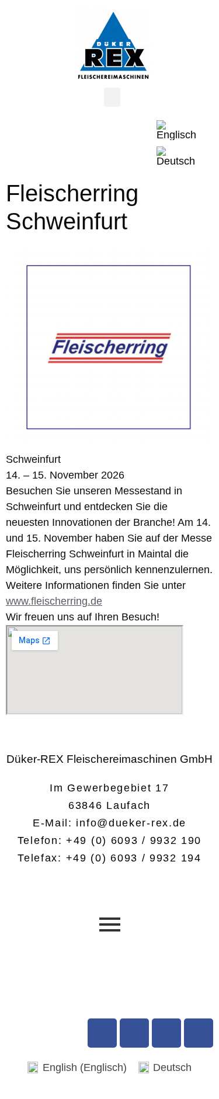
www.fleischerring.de (54, 601)
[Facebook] (102, 1033)
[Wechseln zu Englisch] (176, 130)
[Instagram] (166, 1033)
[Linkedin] (198, 1033)
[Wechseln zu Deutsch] (176, 157)
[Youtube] (134, 1033)
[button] (112, 97)
